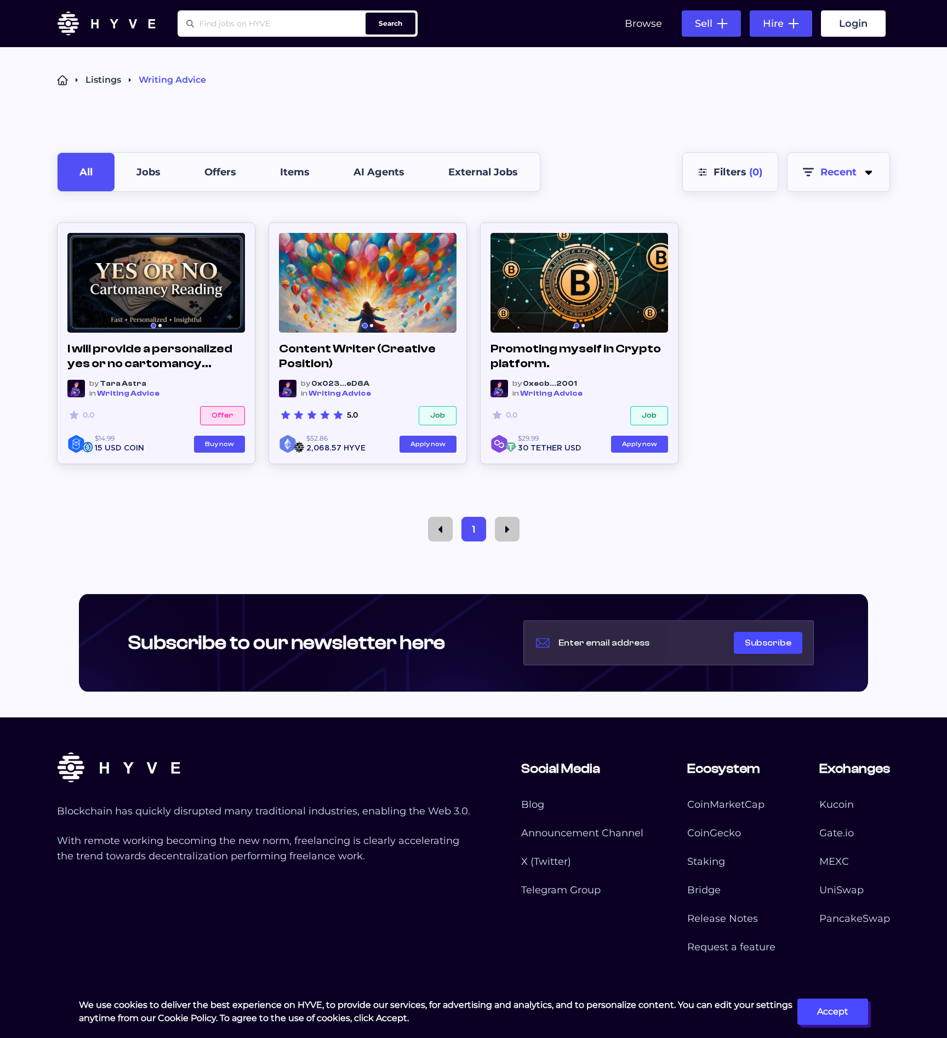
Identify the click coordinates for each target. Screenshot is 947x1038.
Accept (832, 1011)
